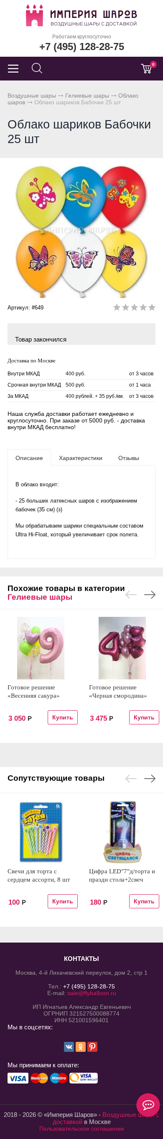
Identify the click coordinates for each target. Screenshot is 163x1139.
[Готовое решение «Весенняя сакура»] (41, 648)
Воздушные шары (32, 95)
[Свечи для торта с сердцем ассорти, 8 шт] (41, 832)
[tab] (29, 457)
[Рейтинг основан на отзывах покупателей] (134, 308)
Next (149, 595)
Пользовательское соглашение (81, 1128)
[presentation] (29, 457)
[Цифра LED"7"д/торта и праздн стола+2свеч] (122, 832)
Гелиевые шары (87, 95)
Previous (131, 595)
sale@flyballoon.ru (91, 993)
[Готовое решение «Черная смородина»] (122, 648)
